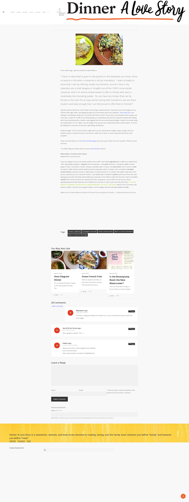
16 (118, 296)
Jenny (112, 296)
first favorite (96, 149)
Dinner (56, 254)
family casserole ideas (105, 231)
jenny (56, 295)
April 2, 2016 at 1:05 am (69, 330)
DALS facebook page (89, 141)
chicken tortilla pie (74, 231)
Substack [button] (12, 441)
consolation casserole (89, 231)
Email (81, 390)
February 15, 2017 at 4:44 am (70, 345)
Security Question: (58, 407)
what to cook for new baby (77, 235)
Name (53, 390)
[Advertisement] (99, 211)
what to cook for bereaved (123, 231)
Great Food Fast (125, 113)
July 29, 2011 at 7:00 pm (82, 312)
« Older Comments (57, 306)
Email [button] (29, 441)
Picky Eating (86, 254)
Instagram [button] (21, 441)
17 (90, 291)
